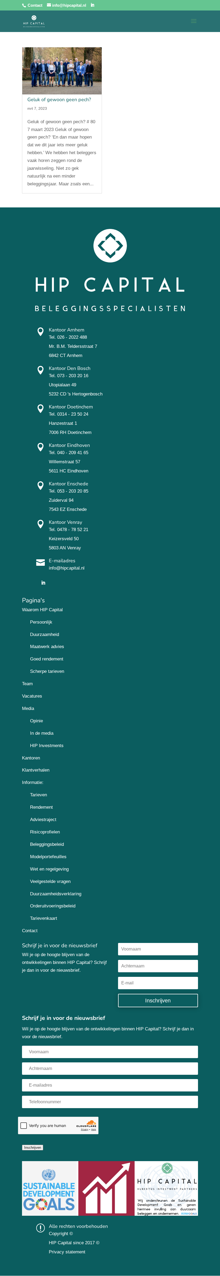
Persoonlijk (41, 622)
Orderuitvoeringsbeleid (52, 906)
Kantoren (31, 758)
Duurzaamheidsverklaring (55, 893)
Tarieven (38, 794)
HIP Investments (47, 745)
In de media (41, 733)
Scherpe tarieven (47, 671)
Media (28, 708)
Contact (35, 5)
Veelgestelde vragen (50, 881)
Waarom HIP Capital (42, 609)
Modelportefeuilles (48, 856)
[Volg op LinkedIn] (43, 582)
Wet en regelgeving (49, 869)
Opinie (36, 720)
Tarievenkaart (43, 918)
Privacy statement (67, 1251)
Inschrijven (32, 1148)
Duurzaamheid (44, 634)
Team (27, 683)
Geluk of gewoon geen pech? (59, 99)
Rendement (41, 807)
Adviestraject (43, 819)
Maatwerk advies (47, 646)
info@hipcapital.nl (67, 568)
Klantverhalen (35, 770)
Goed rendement (46, 659)
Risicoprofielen (45, 832)
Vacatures (32, 696)
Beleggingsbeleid (47, 844)
